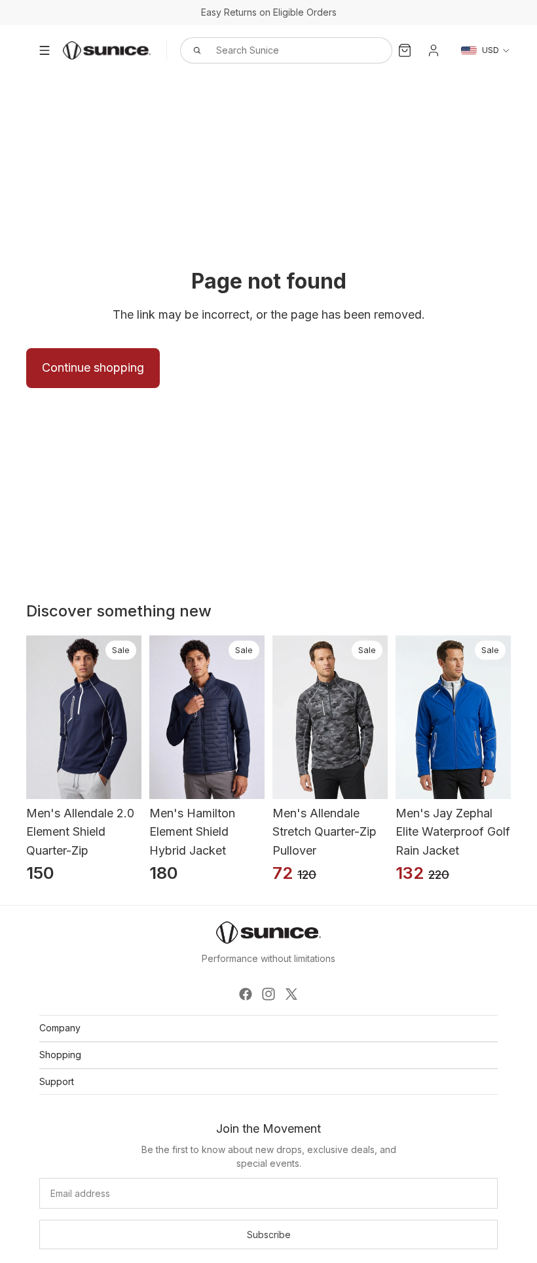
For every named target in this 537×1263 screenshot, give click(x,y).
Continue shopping (93, 367)
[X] (291, 994)
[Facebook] (245, 994)
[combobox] (272, 50)
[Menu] (44, 50)
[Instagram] (268, 994)
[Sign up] (268, 1235)
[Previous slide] (26, 717)
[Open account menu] (433, 50)
